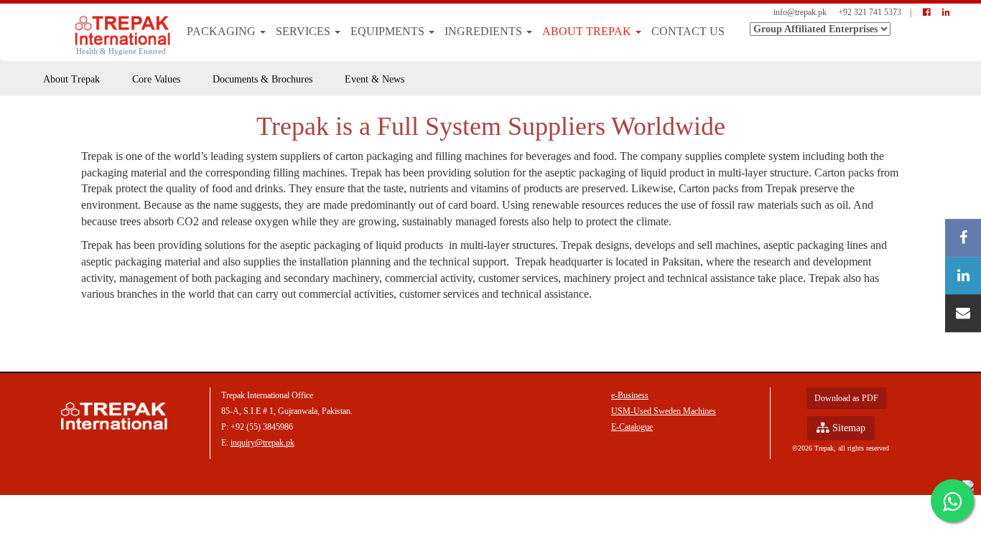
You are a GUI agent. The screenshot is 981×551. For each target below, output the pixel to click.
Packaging (223, 31)
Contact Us (688, 31)
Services (304, 31)
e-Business (629, 395)
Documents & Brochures (262, 79)
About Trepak (588, 31)
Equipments (388, 31)
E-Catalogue (632, 427)
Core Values (156, 79)
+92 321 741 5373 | (874, 12)
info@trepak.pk (800, 12)
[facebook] (926, 12)
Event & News (374, 79)
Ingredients (485, 31)
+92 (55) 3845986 (262, 427)
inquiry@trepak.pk (262, 443)
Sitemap (847, 428)
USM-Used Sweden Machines (663, 411)
